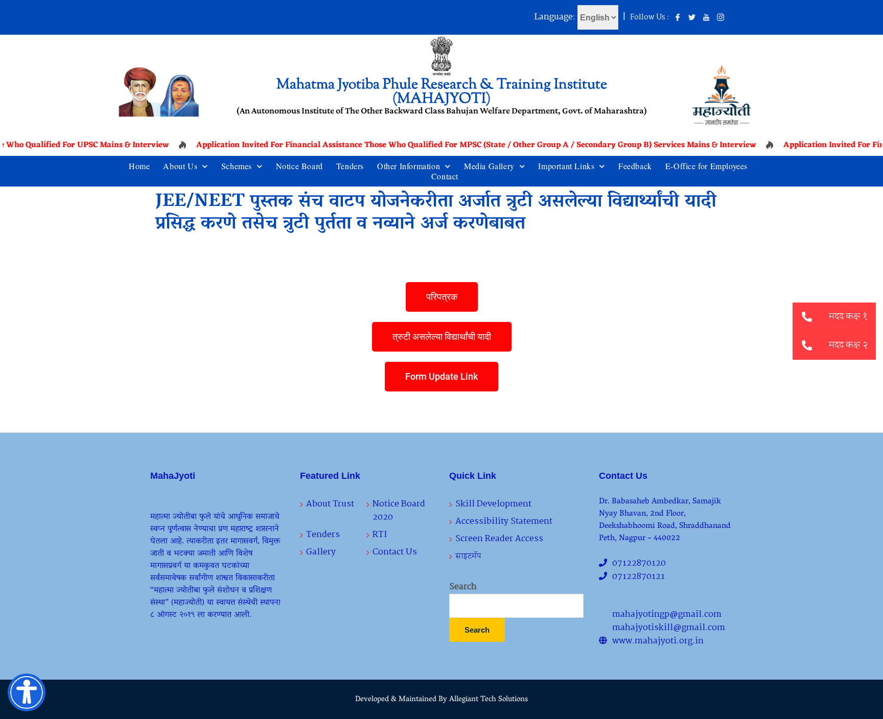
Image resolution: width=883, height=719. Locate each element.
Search (463, 587)
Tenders (350, 166)
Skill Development (493, 504)
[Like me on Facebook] (677, 18)
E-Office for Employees (706, 166)
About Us (180, 166)
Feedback (635, 166)
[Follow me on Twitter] (691, 18)
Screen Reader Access (499, 539)
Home (139, 166)
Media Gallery (489, 166)
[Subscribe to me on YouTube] (706, 18)
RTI (380, 535)
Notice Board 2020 (399, 510)
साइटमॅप (468, 556)
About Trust (330, 504)
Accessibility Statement (503, 521)
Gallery (321, 552)
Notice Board (299, 166)
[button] (807, 345)
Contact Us (395, 552)
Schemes (236, 166)
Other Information (408, 166)
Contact (444, 176)
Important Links (566, 166)
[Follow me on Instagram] (720, 18)
